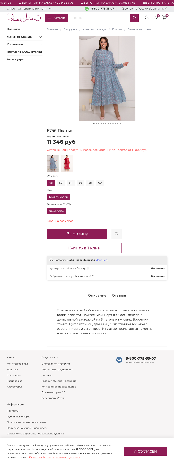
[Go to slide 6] (105, 123)
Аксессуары (15, 59)
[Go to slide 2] (96, 123)
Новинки (13, 29)
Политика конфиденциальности (27, 428)
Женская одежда (95, 29)
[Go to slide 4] (101, 123)
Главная (52, 29)
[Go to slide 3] (98, 123)
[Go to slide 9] (113, 123)
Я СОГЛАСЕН (145, 451)
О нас (11, 8)
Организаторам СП (53, 392)
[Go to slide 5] (103, 123)
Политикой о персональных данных (54, 457)
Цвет (50, 190)
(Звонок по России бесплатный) (144, 8)
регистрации (101, 149)
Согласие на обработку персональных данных (35, 433)
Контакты (13, 410)
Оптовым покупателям (55, 363)
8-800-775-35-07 (102, 8)
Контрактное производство (58, 386)
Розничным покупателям (57, 369)
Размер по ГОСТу (59, 204)
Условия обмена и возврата (58, 380)
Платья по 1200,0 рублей (24, 51)
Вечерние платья (140, 29)
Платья (117, 29)
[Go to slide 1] (93, 123)
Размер (52, 176)
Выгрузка (70, 29)
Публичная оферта (18, 416)
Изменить (102, 260)
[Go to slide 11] (117, 123)
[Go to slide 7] (108, 123)
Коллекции (15, 44)
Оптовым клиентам (32, 8)
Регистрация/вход (53, 398)
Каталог (59, 17)
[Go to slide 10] (115, 123)
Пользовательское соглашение (26, 422)
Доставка (47, 375)
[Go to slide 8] (110, 123)
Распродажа (14, 380)
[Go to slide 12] (120, 123)
